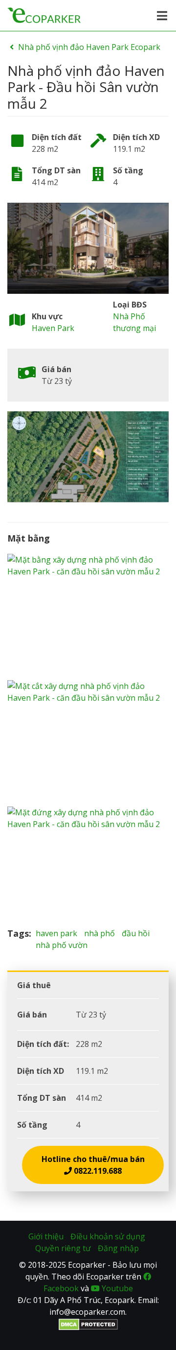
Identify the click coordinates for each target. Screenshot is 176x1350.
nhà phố (99, 933)
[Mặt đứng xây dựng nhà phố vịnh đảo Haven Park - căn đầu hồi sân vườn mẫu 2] (88, 867)
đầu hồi (136, 933)
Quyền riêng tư (63, 1248)
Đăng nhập (118, 1248)
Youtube (116, 1288)
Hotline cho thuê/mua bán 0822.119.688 (93, 1165)
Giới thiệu (46, 1236)
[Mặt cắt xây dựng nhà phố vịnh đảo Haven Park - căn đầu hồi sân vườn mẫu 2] (88, 743)
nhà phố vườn (62, 945)
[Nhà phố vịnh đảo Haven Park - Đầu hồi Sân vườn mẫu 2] (88, 248)
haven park (56, 933)
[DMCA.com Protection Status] (88, 1323)
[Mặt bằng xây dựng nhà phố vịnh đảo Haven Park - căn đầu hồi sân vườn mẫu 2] (88, 617)
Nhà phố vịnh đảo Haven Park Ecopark (89, 47)
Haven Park (53, 328)
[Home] (44, 14)
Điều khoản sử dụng (107, 1236)
